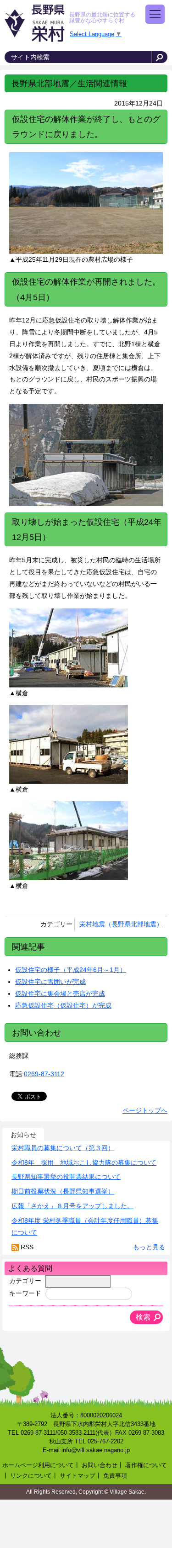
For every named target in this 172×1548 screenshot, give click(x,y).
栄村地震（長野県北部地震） (121, 924)
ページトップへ (144, 1110)
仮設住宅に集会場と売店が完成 (60, 993)
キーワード (25, 1293)
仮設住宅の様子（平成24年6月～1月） (70, 969)
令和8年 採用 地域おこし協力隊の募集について (83, 1162)
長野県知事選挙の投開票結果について (66, 1176)
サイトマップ (77, 1476)
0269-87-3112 (44, 1074)
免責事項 (115, 1476)
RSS (27, 1247)
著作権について (146, 1465)
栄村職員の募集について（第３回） (62, 1148)
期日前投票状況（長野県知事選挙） (62, 1191)
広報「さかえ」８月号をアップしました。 (72, 1206)
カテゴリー (25, 1280)
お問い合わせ (99, 1465)
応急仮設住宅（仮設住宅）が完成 (63, 1005)
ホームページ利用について (38, 1465)
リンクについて (31, 1476)
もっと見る (149, 1247)
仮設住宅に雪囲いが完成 (50, 981)
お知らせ (23, 1134)
